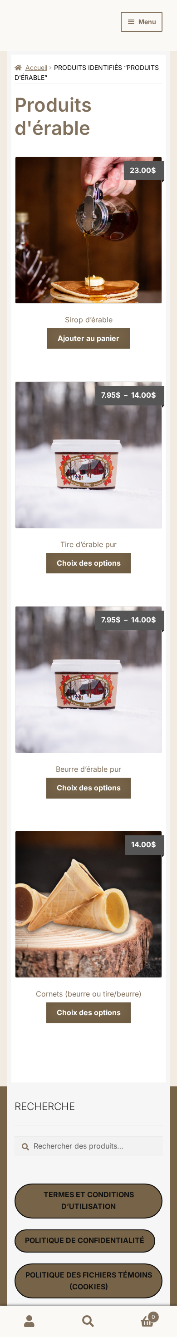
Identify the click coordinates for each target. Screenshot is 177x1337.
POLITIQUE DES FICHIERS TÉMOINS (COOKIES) (88, 1280)
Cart (136, 1313)
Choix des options (89, 562)
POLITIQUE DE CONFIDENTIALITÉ (84, 1240)
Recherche (88, 1321)
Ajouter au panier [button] (88, 338)
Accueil (36, 67)
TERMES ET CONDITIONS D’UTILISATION (89, 1200)
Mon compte (29, 1321)
